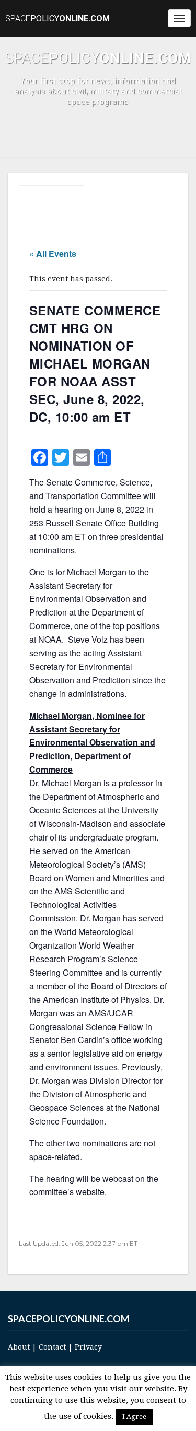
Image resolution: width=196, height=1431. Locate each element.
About (19, 1347)
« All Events (52, 253)
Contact (52, 1347)
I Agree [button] (134, 1417)
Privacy (88, 1347)
